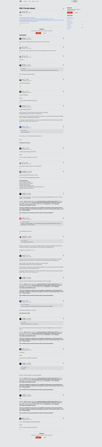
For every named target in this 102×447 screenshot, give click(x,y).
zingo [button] (23, 79)
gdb (22, 68)
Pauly (22, 322)
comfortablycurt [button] (24, 171)
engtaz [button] (23, 91)
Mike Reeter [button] (24, 38)
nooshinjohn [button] (24, 193)
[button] (63, 8)
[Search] (72, 1)
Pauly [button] (23, 126)
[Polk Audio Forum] (21, 1)
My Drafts (75, 24)
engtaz (22, 130)
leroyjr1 (22, 240)
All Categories (69, 17)
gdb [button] (22, 11)
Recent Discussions (70, 18)
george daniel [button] (24, 236)
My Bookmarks (75, 21)
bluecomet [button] (23, 105)
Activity (68, 20)
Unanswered (75, 27)
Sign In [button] (38, 33)
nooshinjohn (23, 221)
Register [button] (44, 33)
